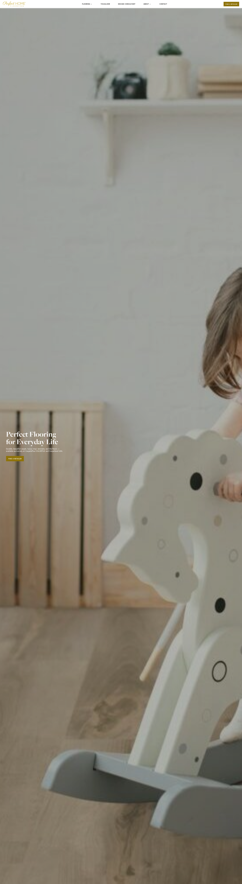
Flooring (86, 4)
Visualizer (105, 4)
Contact (163, 4)
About (146, 4)
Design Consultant (126, 4)
